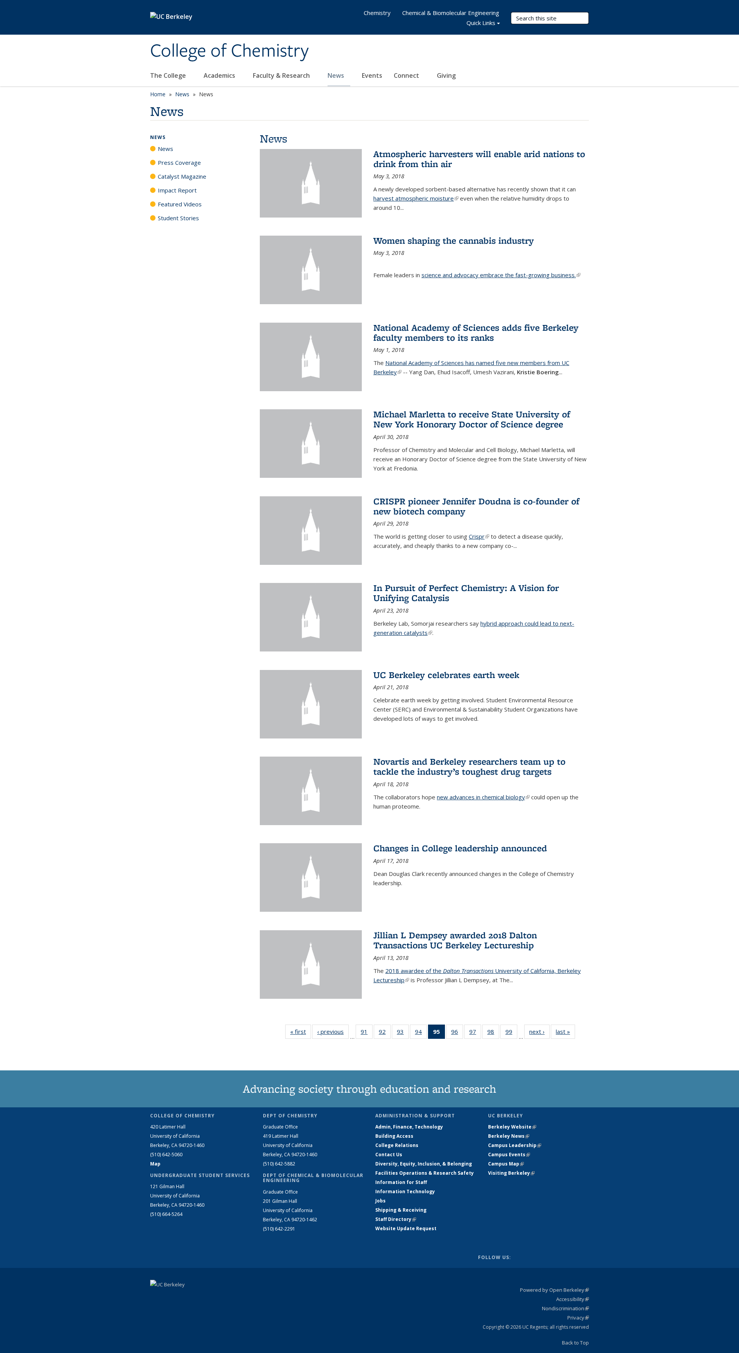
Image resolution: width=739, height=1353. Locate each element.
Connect (407, 75)
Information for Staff (401, 1182)
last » (565, 1031)
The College (168, 75)
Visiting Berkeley (511, 1173)
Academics (220, 75)
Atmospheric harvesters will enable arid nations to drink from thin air (479, 159)
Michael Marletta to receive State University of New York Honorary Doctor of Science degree (471, 419)
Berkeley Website (512, 1127)
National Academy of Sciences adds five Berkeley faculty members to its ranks (475, 332)
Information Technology (405, 1191)
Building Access (394, 1136)
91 (367, 1033)
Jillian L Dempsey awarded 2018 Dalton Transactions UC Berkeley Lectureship (455, 940)
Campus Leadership (514, 1145)
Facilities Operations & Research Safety (424, 1173)
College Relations (396, 1145)
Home (158, 94)
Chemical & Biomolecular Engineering (450, 13)
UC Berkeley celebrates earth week (446, 675)
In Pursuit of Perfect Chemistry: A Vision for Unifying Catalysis (466, 593)
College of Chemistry (229, 51)
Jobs (380, 1200)
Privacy (578, 1317)
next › (539, 1031)
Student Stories (178, 218)
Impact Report (177, 190)
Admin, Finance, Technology (409, 1127)
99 (511, 1033)
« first (300, 1031)
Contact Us (388, 1154)
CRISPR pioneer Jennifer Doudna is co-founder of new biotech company (476, 506)
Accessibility (572, 1299)
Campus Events (509, 1154)
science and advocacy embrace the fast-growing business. (500, 275)
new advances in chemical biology (483, 797)
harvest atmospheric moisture (415, 198)
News (337, 75)
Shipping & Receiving (400, 1210)
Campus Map (506, 1163)
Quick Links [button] (480, 23)
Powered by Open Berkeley (554, 1289)
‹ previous (333, 1031)
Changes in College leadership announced (460, 848)
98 (493, 1033)
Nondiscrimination (565, 1308)
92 (385, 1033)
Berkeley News (508, 1136)
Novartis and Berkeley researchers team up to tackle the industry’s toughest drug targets (469, 766)
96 (457, 1033)
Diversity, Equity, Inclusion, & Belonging (423, 1163)
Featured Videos (180, 204)
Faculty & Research (282, 75)
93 (403, 1033)
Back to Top (575, 1342)
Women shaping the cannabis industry (453, 240)
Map (155, 1163)
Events (372, 75)
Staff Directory (395, 1219)
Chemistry (377, 13)
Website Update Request (405, 1228)
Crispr (479, 536)
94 (421, 1033)
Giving (446, 75)
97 (475, 1033)
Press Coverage (179, 162)
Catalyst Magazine (182, 176)
